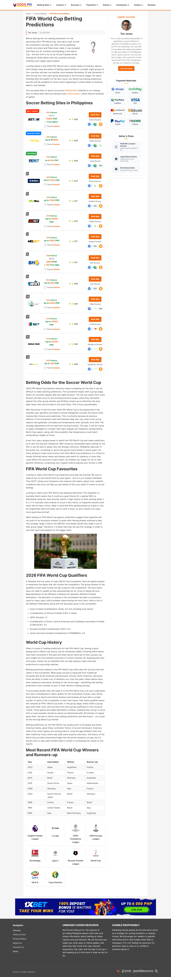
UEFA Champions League (75, 838)
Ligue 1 (55, 860)
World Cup (96, 860)
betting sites (71, 90)
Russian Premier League (75, 862)
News (15, 951)
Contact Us (18, 947)
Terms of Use (19, 934)
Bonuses (75, 5)
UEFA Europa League (96, 837)
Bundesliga (35, 860)
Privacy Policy (19, 938)
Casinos (60, 5)
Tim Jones (32, 33)
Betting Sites (43, 5)
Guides (137, 5)
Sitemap (17, 930)
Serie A (35, 882)
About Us (17, 943)
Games (106, 5)
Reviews (152, 5)
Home (28, 14)
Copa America (55, 882)
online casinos (74, 93)
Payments (91, 5)
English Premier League (35, 837)
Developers (121, 5)
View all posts (126, 68)
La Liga (55, 835)
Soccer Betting (40, 14)
